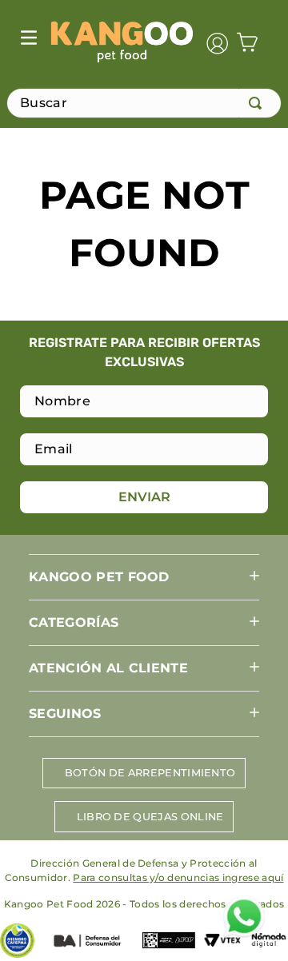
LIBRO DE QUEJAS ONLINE (150, 817)
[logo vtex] (222, 942)
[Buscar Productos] (258, 103)
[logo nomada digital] (269, 942)
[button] (144, 577)
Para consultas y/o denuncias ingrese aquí (178, 877)
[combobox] (144, 103)
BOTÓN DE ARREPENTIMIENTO (150, 773)
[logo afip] (169, 941)
